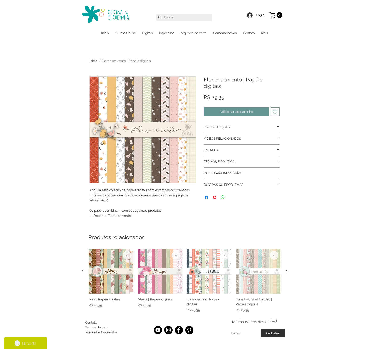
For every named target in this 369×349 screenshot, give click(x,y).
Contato (91, 322)
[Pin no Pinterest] (214, 197)
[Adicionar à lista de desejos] (275, 111)
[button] (276, 15)
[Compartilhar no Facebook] (206, 197)
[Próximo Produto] (286, 271)
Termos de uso (96, 327)
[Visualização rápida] (111, 271)
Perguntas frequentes (101, 332)
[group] (184, 281)
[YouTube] (158, 330)
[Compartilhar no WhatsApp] (222, 197)
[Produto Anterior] (82, 271)
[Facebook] (179, 330)
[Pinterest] (189, 330)
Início (93, 61)
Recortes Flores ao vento (112, 216)
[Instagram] (168, 330)
